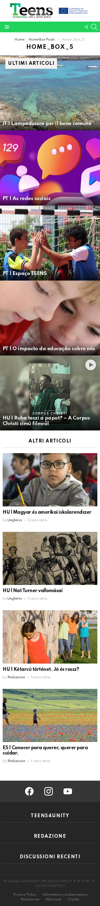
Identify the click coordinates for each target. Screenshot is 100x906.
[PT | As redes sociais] (50, 167)
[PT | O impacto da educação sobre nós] (50, 318)
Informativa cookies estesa (64, 894)
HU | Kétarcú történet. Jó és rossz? (41, 669)
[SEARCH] (94, 27)
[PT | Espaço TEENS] (50, 243)
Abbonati (53, 899)
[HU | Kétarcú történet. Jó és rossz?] (50, 636)
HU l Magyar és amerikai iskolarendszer (47, 512)
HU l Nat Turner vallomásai (33, 590)
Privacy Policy (24, 894)
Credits (73, 899)
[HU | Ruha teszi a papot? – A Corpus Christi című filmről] (50, 393)
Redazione (30, 899)
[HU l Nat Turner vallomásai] (50, 558)
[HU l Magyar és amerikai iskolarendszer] (50, 479)
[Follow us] (86, 27)
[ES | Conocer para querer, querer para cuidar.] (50, 715)
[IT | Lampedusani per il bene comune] (50, 92)
